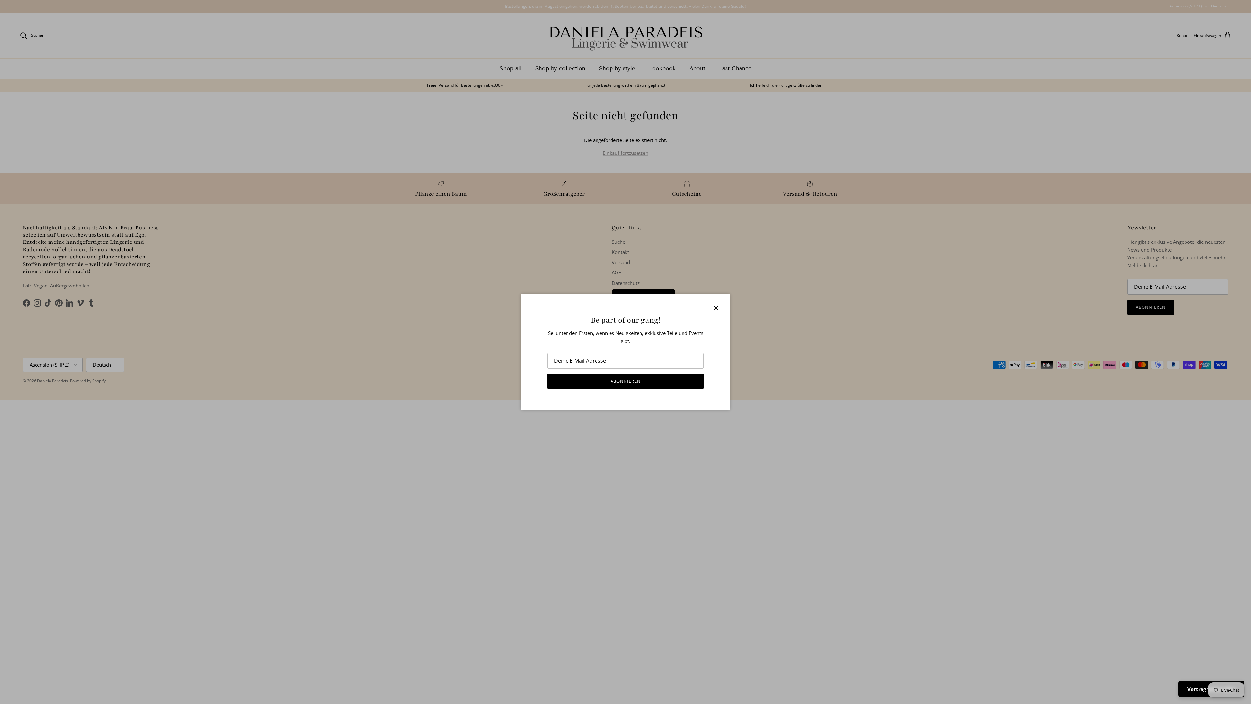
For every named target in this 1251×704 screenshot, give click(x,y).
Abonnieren (625, 381)
